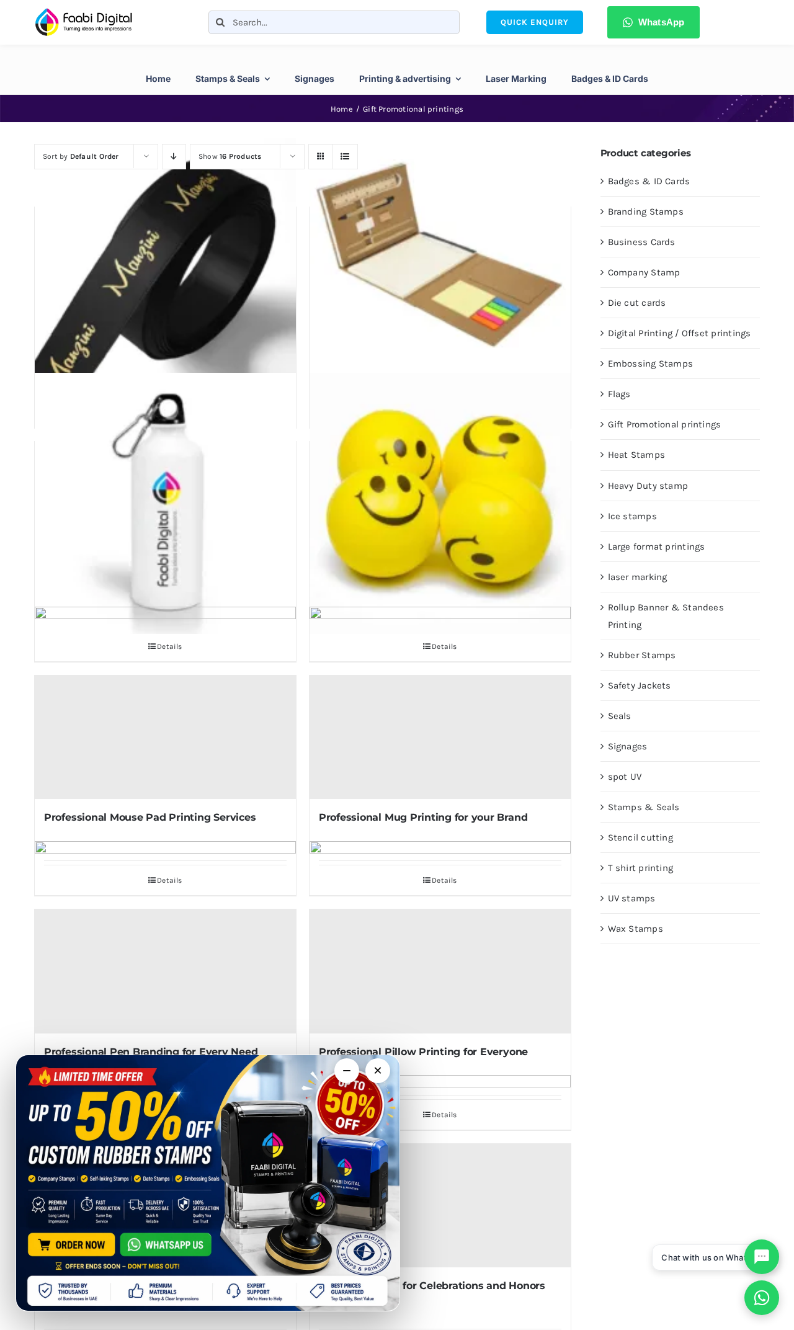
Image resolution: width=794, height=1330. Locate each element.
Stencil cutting (640, 837)
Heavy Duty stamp (648, 485)
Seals (619, 715)
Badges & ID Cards (649, 181)
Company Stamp (644, 272)
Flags (619, 393)
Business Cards (642, 242)
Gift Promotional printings (664, 424)
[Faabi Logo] (83, 11)
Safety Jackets (639, 685)
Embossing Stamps (651, 363)
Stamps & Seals (644, 807)
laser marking (637, 576)
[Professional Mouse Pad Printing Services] (165, 737)
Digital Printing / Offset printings (679, 333)
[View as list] (345, 157)
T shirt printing (641, 867)
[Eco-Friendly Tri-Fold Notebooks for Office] (440, 269)
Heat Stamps (636, 454)
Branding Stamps (646, 211)
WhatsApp (661, 22)
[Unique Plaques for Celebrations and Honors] (440, 1205)
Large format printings (656, 546)
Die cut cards (637, 302)
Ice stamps (632, 516)
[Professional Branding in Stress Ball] (440, 503)
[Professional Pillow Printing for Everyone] (440, 971)
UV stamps (632, 898)
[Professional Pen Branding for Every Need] (165, 971)
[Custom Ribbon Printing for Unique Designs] (165, 269)
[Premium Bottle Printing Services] (165, 503)
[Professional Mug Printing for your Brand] (440, 737)
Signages (628, 746)
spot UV (625, 776)
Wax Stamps (635, 928)
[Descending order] (174, 156)
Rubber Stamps (642, 655)
